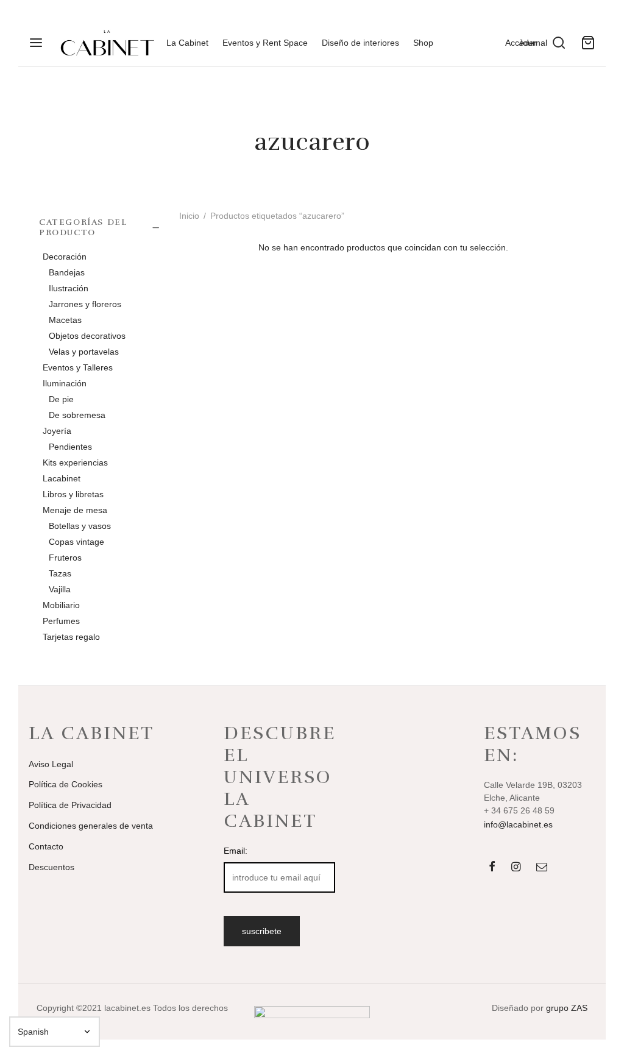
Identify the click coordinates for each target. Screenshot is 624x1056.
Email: (235, 851)
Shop (423, 43)
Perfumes (61, 620)
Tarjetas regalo (71, 636)
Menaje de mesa (75, 509)
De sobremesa (77, 414)
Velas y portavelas (84, 351)
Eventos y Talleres (78, 367)
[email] (541, 868)
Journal (533, 43)
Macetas (65, 319)
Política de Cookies (65, 784)
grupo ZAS (566, 1008)
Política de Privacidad (70, 805)
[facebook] (492, 868)
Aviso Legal (51, 764)
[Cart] (588, 42)
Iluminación (65, 383)
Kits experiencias (75, 462)
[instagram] (515, 868)
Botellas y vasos (80, 525)
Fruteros (65, 557)
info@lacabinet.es (518, 824)
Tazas (60, 573)
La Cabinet (187, 43)
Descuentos (51, 867)
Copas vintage (76, 541)
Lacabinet (61, 478)
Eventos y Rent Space (265, 43)
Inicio (189, 216)
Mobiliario (61, 604)
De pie (61, 398)
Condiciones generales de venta (91, 826)
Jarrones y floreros (85, 303)
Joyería (57, 430)
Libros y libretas (73, 493)
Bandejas (67, 272)
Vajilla (60, 589)
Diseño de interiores (360, 43)
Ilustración (68, 287)
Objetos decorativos (87, 335)
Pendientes (70, 446)
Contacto (46, 846)
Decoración (65, 256)
